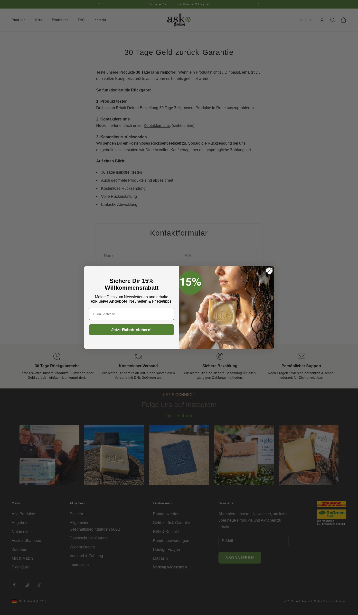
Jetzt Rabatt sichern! (131, 329)
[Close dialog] (269, 270)
